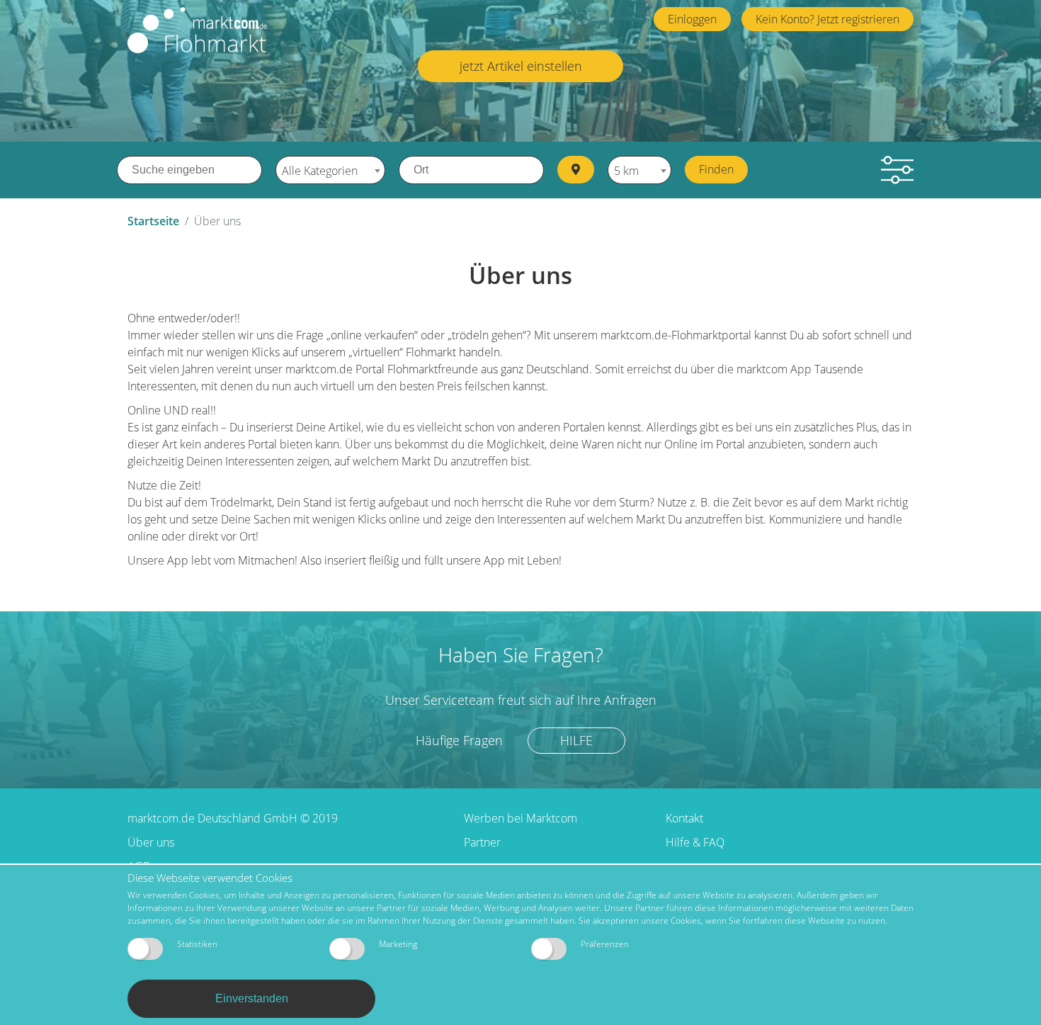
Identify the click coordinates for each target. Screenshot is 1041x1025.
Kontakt (684, 818)
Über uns (150, 842)
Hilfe (576, 740)
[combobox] (330, 170)
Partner (482, 842)
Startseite (153, 221)
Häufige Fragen (459, 740)
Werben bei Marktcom (520, 818)
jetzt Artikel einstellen (521, 65)
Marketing (398, 944)
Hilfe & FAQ (695, 842)
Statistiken (197, 944)
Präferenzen (605, 944)
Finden (716, 169)
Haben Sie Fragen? (520, 654)
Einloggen (692, 19)
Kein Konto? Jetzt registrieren (827, 19)
